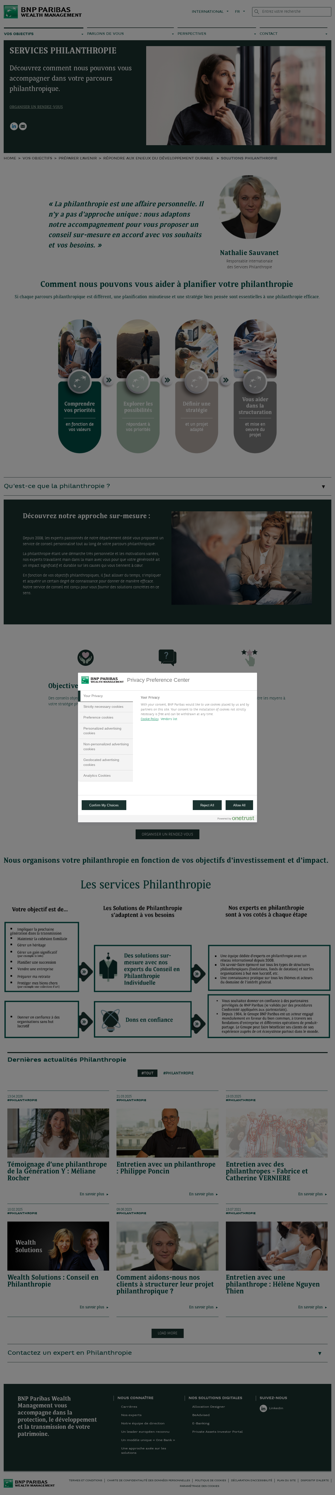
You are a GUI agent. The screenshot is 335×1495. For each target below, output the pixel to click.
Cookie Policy (150, 719)
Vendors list (169, 719)
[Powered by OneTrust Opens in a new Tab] (236, 819)
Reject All (207, 805)
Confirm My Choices (104, 805)
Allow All (239, 805)
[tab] (105, 696)
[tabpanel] (196, 710)
